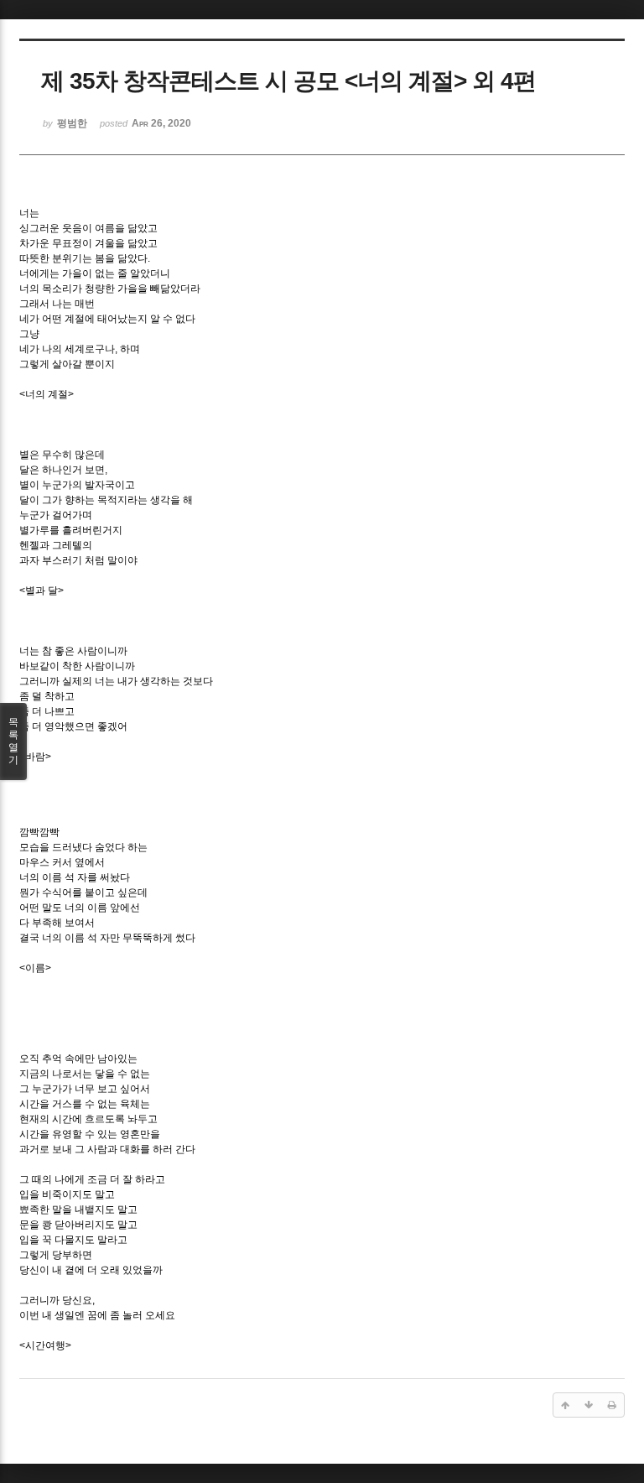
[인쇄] (612, 1405)
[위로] (565, 1405)
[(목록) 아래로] (588, 1405)
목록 (13, 741)
